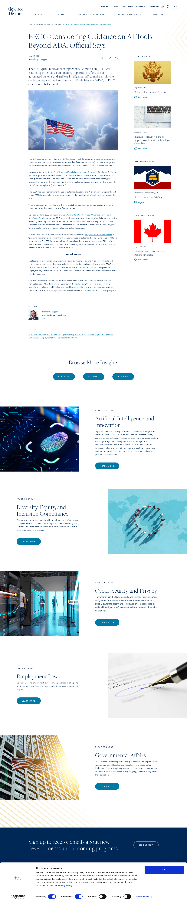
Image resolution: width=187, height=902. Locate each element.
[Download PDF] (102, 57)
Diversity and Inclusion (38, 286)
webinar (91, 290)
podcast (103, 290)
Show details (142, 896)
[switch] (79, 896)
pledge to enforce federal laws (98, 234)
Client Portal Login (156, 6)
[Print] (109, 57)
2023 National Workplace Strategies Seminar (75, 171)
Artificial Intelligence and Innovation (44, 334)
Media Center (127, 6)
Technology (80, 283)
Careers (115, 6)
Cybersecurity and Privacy (97, 283)
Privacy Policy (65, 885)
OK (164, 869)
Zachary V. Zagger (39, 59)
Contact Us (140, 6)
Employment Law (61, 286)
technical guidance (54, 194)
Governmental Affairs (67, 337)
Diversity (104, 6)
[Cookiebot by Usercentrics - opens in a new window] (18, 897)
